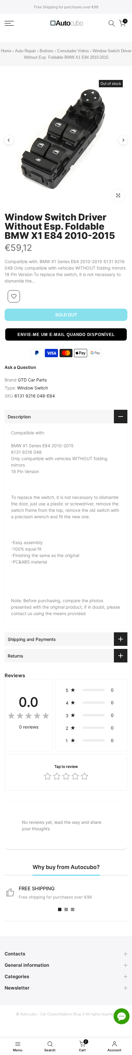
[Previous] (9, 140)
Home (6, 51)
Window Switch (32, 387)
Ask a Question (20, 367)
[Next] (123, 140)
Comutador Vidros (73, 51)
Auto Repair (25, 51)
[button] (66, 334)
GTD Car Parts (32, 379)
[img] (28, 716)
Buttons (47, 51)
